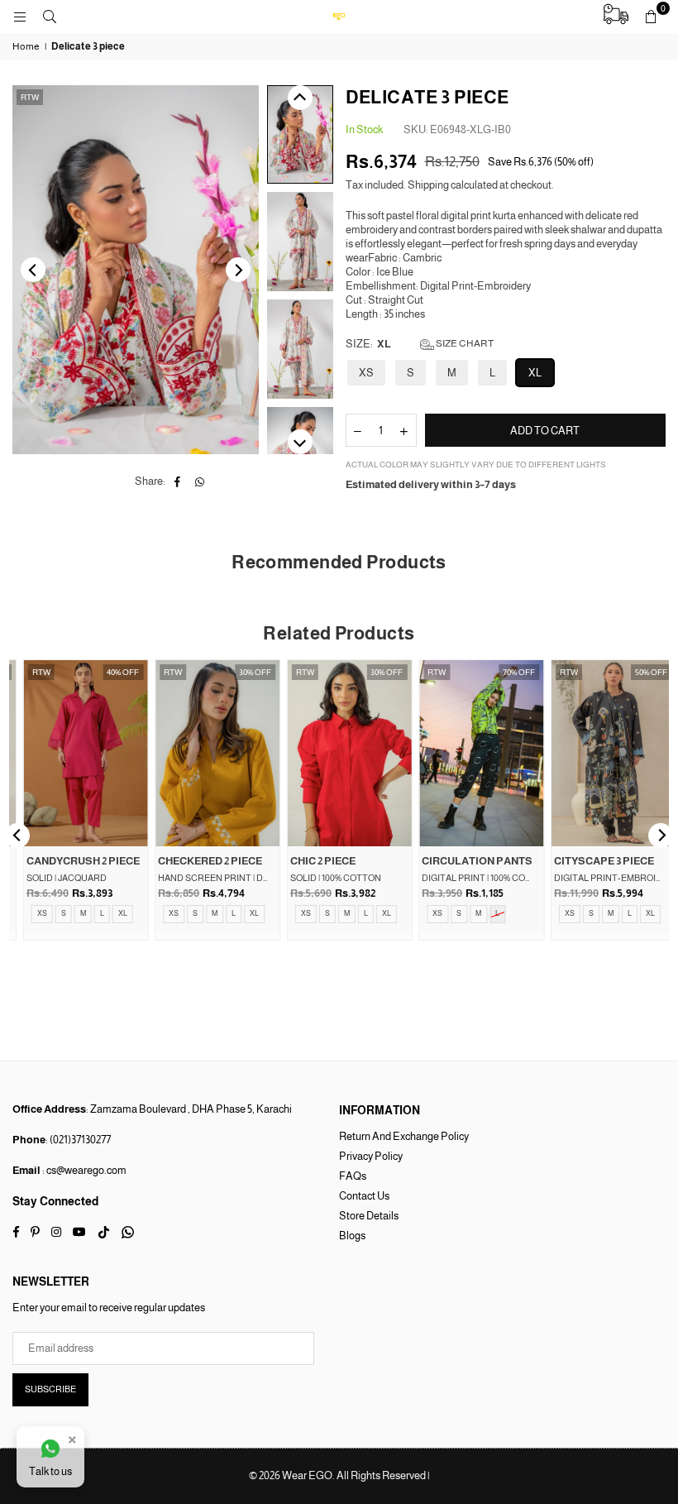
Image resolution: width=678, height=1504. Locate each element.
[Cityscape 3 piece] (603, 752)
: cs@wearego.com (84, 1170)
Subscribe (50, 1389)
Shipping (428, 185)
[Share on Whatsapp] (199, 482)
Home (26, 46)
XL (535, 372)
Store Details (369, 1215)
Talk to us (50, 1471)
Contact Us (364, 1196)
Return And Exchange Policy (404, 1136)
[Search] (49, 16)
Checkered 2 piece (200, 861)
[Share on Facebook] (177, 482)
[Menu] (20, 16)
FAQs (352, 1176)
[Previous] (33, 269)
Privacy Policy (371, 1156)
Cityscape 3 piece (593, 861)
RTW (30, 97)
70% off (508, 672)
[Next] (238, 269)
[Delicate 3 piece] (300, 134)
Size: (420, 344)
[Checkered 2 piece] (208, 752)
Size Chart (464, 343)
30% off (244, 672)
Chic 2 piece (312, 861)
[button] (651, 16)
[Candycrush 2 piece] (75, 752)
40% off (113, 672)
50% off (640, 672)
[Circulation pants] (471, 752)
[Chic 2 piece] (339, 752)
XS (366, 372)
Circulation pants (467, 861)
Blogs (352, 1235)
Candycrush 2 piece (72, 861)
